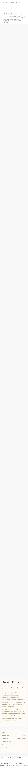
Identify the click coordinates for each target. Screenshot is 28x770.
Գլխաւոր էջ (13, 738)
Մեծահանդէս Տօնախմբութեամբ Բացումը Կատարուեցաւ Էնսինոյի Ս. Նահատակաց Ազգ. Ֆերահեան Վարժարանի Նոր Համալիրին (17, 499)
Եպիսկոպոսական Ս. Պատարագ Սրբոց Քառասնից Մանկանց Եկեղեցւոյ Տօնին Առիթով (17, 634)
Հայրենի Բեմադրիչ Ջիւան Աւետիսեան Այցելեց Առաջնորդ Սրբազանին (15, 308)
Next (20, 675)
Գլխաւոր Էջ (13, 735)
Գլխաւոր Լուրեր (6, 741)
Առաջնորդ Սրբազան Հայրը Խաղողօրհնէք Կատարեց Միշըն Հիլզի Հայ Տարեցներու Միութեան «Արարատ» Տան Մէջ (13, 704)
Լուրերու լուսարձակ (7, 744)
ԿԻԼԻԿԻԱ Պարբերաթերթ (9, 748)
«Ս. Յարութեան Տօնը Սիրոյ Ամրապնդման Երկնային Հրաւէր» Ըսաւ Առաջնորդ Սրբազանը (16, 105)
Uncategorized (5, 732)
